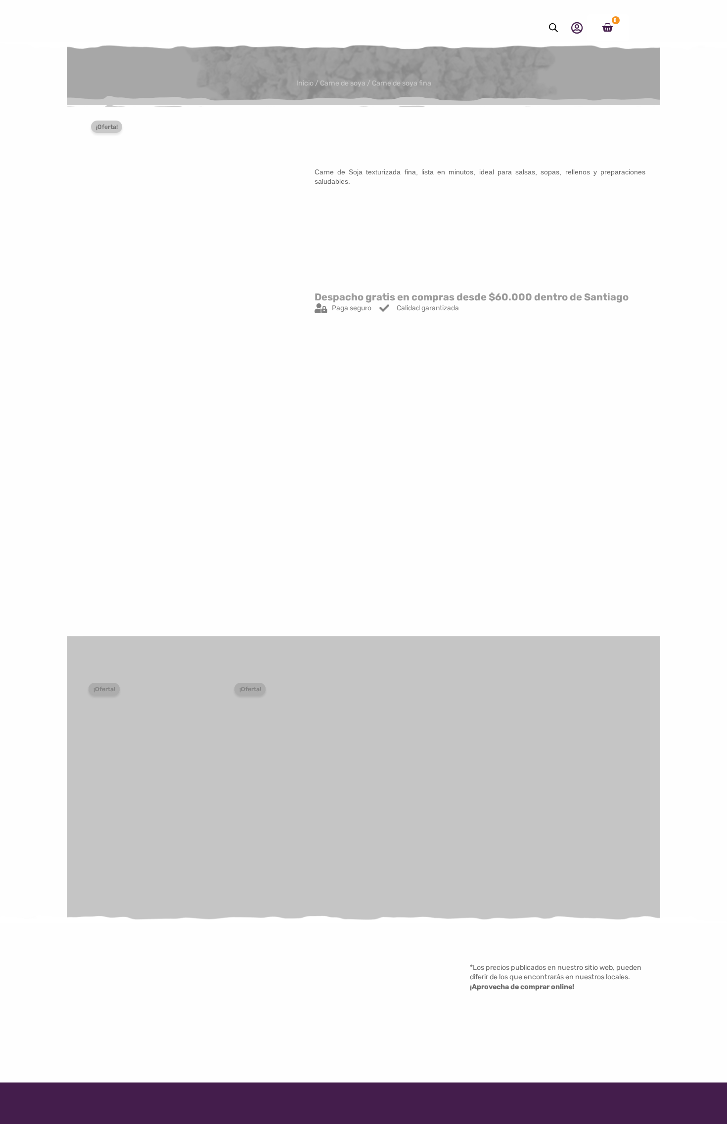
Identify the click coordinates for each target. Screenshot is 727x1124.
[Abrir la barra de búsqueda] (553, 27)
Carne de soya (342, 83)
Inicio (305, 83)
